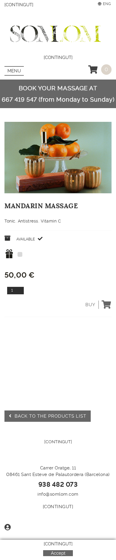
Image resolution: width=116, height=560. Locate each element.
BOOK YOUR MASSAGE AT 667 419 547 (58, 94)
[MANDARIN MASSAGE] (58, 156)
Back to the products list (50, 416)
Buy (90, 304)
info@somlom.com (58, 494)
